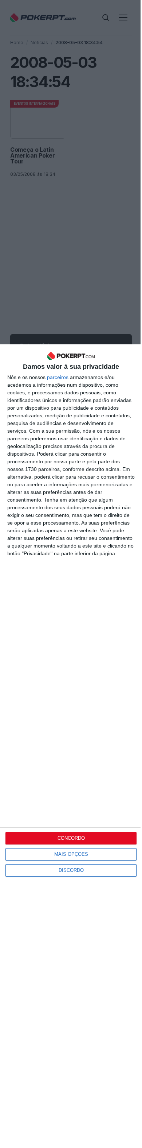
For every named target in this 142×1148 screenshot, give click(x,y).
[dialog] (71, 746)
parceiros (57, 377)
